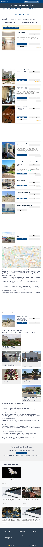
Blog (8, 538)
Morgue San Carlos (26, 380)
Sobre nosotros (8, 533)
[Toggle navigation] (40, 2)
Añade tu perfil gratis (8, 537)
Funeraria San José (21, 180)
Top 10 (16, 14)
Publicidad (8, 535)
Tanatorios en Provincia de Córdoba (13, 8)
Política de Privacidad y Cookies (21, 536)
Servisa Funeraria (21, 32)
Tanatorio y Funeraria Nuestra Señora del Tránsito (31, 364)
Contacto (35, 533)
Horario (22, 46)
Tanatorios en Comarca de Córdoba (29, 8)
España (3, 8)
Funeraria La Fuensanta (22, 106)
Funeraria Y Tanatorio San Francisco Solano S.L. (31, 398)
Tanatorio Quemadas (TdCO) (23, 143)
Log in (8, 536)
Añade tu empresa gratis (21, 453)
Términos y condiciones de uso (21, 533)
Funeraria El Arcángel (22, 87)
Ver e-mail (35, 44)
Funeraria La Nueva (21, 233)
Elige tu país (12, 545)
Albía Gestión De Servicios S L (23, 192)
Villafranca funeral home (8, 346)
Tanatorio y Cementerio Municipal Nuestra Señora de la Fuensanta (28, 162)
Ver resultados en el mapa (21, 256)
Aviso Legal (21, 535)
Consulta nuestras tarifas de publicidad (11, 27)
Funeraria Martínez (6, 380)
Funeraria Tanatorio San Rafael (9, 363)
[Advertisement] (21, 59)
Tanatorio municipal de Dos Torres (24, 205)
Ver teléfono (22, 44)
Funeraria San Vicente (22, 316)
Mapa (35, 34)
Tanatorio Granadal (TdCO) (23, 70)
